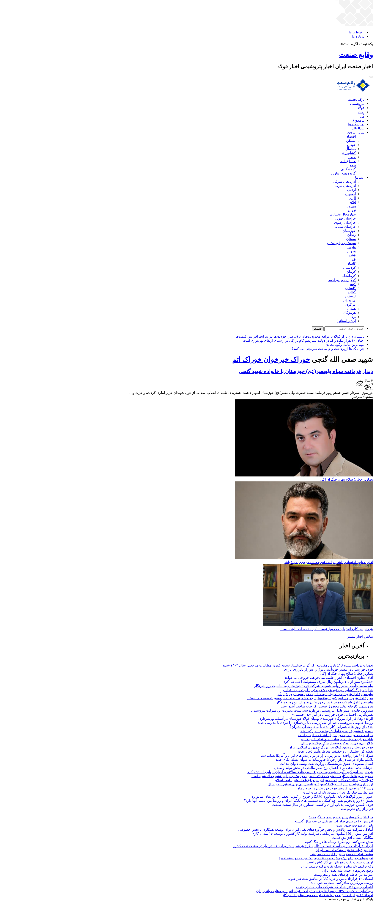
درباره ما (358, 36)
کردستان (349, 267)
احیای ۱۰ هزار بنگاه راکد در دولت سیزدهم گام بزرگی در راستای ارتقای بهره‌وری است (303, 340)
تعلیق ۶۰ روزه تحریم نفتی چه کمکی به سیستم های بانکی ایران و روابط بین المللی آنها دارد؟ (308, 800)
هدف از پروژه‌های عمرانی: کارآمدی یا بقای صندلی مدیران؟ (331, 727)
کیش (352, 284)
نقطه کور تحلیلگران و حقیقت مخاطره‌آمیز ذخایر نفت (335, 751)
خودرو (351, 144)
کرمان (351, 272)
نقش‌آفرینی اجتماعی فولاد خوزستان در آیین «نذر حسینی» (332, 714)
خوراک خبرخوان (286, 359)
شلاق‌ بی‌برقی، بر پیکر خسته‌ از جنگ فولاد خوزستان (337, 743)
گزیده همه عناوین (343, 173)
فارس (351, 247)
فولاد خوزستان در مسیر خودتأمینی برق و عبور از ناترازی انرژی (328, 669)
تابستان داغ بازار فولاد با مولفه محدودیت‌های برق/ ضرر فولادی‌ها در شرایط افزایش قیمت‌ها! (299, 336)
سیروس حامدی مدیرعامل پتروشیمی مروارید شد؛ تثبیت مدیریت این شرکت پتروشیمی (312, 710)
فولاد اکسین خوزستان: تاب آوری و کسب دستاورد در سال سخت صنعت (322, 804)
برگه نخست (356, 99)
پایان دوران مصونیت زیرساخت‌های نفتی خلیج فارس (336, 739)
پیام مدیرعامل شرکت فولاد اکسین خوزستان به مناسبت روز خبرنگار (324, 702)
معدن (352, 157)
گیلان (352, 292)
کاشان (351, 263)
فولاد (360, 108)
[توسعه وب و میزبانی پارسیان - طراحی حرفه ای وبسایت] (362, 905)
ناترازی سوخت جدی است (354, 825)
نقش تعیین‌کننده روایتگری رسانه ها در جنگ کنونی (338, 842)
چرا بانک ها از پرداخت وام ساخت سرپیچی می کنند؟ (327, 349)
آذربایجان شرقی (344, 181)
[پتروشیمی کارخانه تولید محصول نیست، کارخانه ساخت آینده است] (318, 625)
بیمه (353, 165)
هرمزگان (349, 312)
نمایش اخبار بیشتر (360, 636)
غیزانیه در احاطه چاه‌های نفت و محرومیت (343, 874)
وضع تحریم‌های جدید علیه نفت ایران (347, 870)
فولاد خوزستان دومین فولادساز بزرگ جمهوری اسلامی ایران (330, 747)
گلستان (350, 288)
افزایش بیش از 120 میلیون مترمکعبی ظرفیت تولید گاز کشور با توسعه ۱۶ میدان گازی (312, 833)
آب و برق (357, 120)
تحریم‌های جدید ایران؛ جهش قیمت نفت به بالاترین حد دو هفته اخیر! (326, 858)
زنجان (351, 235)
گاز (362, 116)
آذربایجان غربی (345, 185)
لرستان (350, 296)
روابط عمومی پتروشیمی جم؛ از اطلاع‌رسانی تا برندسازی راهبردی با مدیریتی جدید (315, 723)
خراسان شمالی (345, 226)
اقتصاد (351, 136)
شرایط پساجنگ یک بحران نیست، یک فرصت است (338, 792)
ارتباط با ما (356, 32)
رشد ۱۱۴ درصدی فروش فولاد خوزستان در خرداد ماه (335, 788)
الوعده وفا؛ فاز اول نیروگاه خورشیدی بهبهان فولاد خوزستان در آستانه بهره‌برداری (315, 718)
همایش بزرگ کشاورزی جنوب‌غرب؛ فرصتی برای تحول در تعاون (328, 690)
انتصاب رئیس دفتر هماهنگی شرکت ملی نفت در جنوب (334, 887)
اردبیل (351, 190)
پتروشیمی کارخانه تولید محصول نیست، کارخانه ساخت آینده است (326, 629)
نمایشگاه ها (356, 124)
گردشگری (348, 169)
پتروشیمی (357, 103)
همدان (351, 308)
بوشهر (351, 206)
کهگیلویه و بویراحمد (342, 280)
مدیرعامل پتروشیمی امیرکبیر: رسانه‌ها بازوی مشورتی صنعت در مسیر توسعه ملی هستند (310, 698)
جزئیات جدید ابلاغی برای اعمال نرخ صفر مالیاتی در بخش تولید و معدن (323, 768)
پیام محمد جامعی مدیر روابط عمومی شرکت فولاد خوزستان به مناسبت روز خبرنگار (313, 686)
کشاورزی (349, 153)
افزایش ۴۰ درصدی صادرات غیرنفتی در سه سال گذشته (333, 821)
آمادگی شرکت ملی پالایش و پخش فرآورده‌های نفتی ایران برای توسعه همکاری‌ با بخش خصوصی (305, 829)
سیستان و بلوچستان (341, 243)
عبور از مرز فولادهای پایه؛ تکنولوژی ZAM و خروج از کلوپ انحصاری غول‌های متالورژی (311, 796)
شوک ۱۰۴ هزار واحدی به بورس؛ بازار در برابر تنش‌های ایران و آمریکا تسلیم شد (317, 755)
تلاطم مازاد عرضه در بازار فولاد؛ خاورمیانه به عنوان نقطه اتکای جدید (324, 759)
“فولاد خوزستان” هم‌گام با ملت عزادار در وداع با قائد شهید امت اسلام (324, 780)
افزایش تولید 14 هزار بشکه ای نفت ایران (344, 850)
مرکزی (350, 304)
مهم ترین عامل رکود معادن (345, 344)
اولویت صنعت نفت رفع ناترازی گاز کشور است (340, 862)
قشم (352, 255)
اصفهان (350, 194)
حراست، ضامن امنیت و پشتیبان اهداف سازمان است (335, 735)
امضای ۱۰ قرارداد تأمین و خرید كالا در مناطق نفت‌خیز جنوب (330, 878)
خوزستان (349, 231)
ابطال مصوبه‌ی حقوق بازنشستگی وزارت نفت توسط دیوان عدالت (326, 764)
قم (354, 259)
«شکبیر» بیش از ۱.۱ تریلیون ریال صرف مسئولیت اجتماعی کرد (328, 682)
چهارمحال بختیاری (343, 214)
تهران (352, 210)
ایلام (353, 202)
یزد (353, 317)
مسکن (351, 140)
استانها (359, 177)
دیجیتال (350, 149)
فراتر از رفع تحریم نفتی (356, 809)
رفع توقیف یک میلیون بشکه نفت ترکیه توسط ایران (337, 866)
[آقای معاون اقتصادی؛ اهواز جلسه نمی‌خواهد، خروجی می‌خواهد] (304, 558)
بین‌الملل (358, 128)
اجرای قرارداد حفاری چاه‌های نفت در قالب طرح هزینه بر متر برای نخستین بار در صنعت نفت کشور (303, 846)
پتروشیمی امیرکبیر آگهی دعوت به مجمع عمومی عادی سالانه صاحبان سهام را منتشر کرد (310, 772)
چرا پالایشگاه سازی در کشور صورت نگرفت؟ (341, 817)
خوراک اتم (247, 359)
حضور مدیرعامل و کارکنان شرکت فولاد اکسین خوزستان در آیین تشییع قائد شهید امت (312, 776)
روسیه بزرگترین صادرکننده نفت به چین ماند (342, 883)
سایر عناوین (355, 132)
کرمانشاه (349, 276)
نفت (361, 112)
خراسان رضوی (345, 222)
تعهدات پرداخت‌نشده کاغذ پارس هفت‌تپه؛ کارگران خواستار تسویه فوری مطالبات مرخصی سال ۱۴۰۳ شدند (298, 665)
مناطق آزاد (348, 161)
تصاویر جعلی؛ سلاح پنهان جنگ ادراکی (346, 479)
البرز (352, 198)
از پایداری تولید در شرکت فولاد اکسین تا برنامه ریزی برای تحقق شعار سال (320, 784)
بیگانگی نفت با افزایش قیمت (352, 837)
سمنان (351, 239)
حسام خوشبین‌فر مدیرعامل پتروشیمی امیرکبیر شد (336, 731)
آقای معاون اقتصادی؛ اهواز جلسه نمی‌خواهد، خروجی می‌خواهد (328, 562)
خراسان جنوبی (345, 218)
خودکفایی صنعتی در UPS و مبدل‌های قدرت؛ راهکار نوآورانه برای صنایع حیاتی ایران (314, 891)
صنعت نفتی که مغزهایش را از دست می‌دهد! (341, 854)
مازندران (349, 300)
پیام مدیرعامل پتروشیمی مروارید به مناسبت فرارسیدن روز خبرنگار (325, 694)
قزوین (351, 251)
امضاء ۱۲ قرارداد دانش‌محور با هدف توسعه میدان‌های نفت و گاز (327, 895)
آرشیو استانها (346, 321)
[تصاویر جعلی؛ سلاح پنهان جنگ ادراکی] (304, 475)
